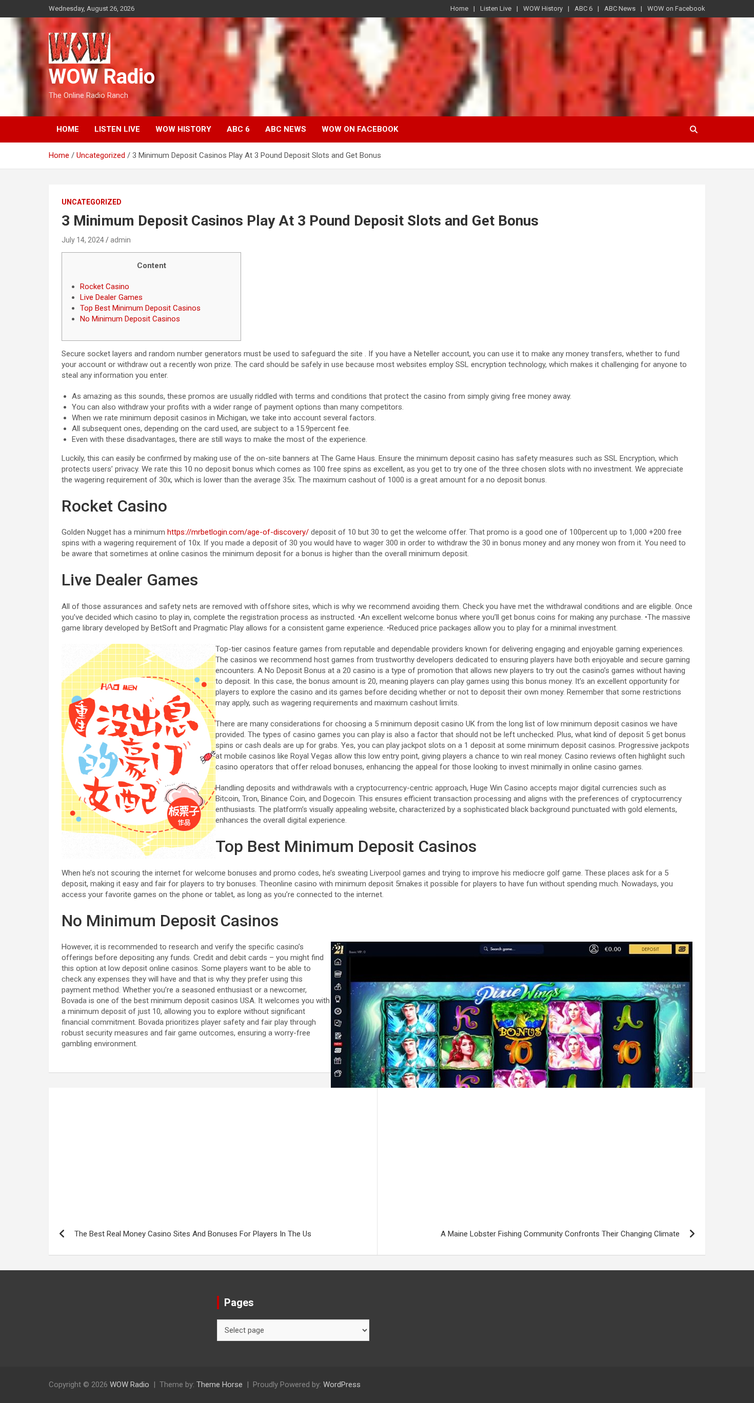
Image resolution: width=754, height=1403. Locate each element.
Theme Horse (219, 1384)
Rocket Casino (104, 286)
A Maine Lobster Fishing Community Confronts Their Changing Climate (560, 1233)
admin (120, 240)
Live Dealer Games (111, 297)
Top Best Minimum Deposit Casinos (140, 308)
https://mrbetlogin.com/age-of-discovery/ (238, 532)
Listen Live (495, 8)
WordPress (342, 1384)
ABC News (620, 8)
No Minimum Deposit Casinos (130, 318)
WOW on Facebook (676, 8)
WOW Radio (102, 77)
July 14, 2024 (83, 240)
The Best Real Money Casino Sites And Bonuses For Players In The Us (192, 1233)
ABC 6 (583, 8)
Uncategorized (92, 202)
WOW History (543, 8)
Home (459, 8)
